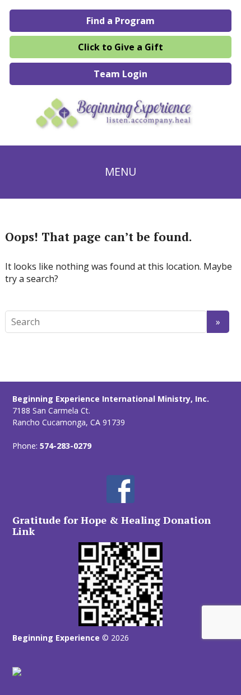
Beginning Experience (56, 637)
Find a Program (120, 21)
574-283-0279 (65, 445)
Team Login (120, 74)
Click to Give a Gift (120, 47)
